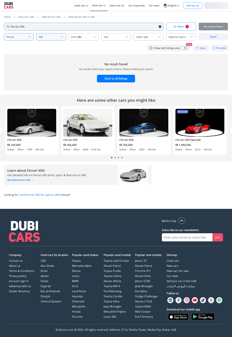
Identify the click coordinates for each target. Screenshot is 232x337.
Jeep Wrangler (113, 306)
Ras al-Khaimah (50, 291)
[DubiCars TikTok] (203, 300)
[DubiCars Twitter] (211, 300)
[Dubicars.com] (24, 232)
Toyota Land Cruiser (116, 261)
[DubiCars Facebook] (178, 300)
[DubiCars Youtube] (195, 300)
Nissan (76, 271)
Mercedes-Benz (82, 266)
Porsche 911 (143, 271)
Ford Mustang (112, 291)
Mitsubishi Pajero (115, 311)
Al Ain (44, 271)
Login (216, 5)
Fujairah (46, 286)
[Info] (151, 48)
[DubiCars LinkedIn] (170, 300)
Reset (213, 36)
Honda (76, 311)
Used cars (173, 261)
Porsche (77, 317)
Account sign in (19, 281)
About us (15, 266)
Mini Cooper (143, 311)
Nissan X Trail (143, 301)
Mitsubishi (78, 306)
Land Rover (79, 291)
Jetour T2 (141, 261)
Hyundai (77, 296)
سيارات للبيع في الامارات (181, 286)
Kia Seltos (141, 291)
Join (217, 237)
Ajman (45, 276)
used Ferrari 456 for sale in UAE (39, 195)
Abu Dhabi (47, 266)
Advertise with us (20, 286)
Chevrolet (78, 301)
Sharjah (45, 296)
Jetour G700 (142, 281)
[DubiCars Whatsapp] (219, 300)
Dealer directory (19, 291)
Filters (182, 26)
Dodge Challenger (146, 296)
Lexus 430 (110, 317)
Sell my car (193, 5)
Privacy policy (17, 276)
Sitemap (172, 255)
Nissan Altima (112, 281)
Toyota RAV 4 (112, 286)
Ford (75, 286)
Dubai (44, 281)
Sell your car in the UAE (181, 281)
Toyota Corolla (113, 296)
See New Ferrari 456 (19, 180)
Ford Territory (144, 317)
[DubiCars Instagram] (186, 300)
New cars (172, 266)
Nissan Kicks (143, 276)
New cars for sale (178, 271)
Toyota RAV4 (143, 306)
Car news (172, 276)
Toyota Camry (112, 276)
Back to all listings (116, 78)
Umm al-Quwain (51, 301)
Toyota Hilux (111, 301)
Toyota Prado (112, 271)
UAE (43, 261)
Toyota (76, 261)
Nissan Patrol (112, 266)
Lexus (75, 276)
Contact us (16, 261)
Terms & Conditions (21, 271)
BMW (75, 281)
